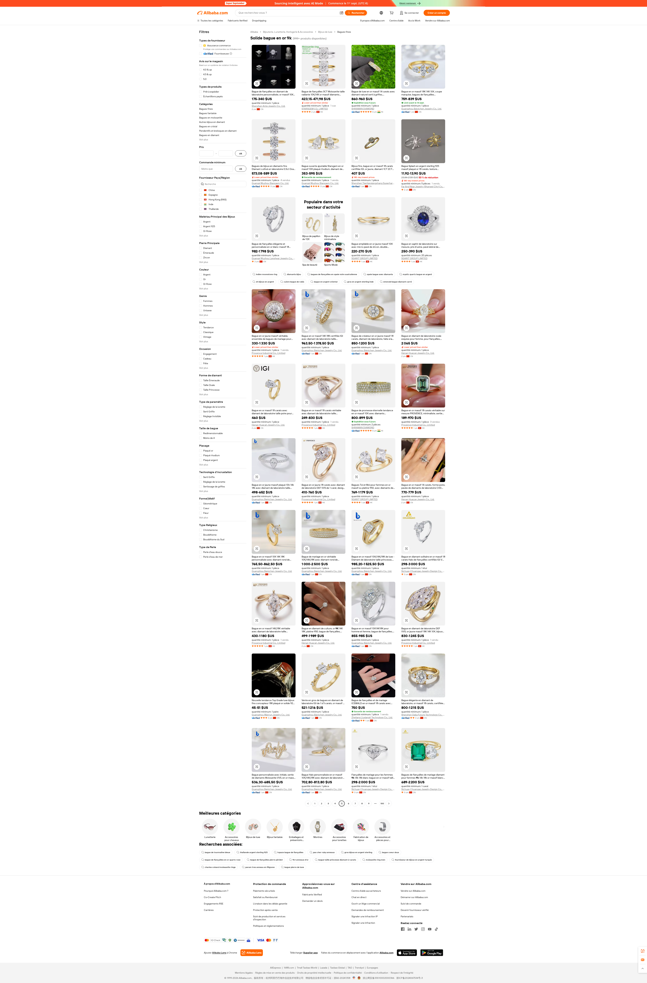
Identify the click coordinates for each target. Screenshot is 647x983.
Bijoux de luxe (325, 32)
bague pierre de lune (294, 867)
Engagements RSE (213, 903)
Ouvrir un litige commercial (365, 903)
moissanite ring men (375, 860)
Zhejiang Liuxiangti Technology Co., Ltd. (372, 717)
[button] (342, 13)
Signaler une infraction (363, 922)
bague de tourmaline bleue (217, 852)
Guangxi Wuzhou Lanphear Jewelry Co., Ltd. (274, 258)
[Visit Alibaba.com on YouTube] (430, 929)
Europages (372, 967)
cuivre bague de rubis (294, 282)
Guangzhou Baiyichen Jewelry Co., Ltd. (421, 108)
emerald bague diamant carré (397, 282)
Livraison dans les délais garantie (270, 903)
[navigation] (222, 418)
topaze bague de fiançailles (290, 852)
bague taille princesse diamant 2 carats (337, 860)
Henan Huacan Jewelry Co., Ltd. (417, 353)
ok (240, 153)
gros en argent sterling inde (360, 282)
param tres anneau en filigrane (260, 867)
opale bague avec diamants (380, 274)
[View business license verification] (354, 978)
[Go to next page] (389, 803)
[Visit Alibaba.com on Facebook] (403, 929)
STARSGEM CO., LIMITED (315, 108)
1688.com (289, 967)
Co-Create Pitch (212, 897)
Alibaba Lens (219, 952)
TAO (350, 967)
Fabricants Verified (312, 894)
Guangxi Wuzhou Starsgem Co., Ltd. (270, 183)
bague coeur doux (390, 852)
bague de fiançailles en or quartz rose (222, 860)
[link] (642, 951)
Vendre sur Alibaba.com (413, 890)
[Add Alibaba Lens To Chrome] (251, 952)
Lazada (323, 967)
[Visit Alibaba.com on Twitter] (416, 929)
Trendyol (359, 967)
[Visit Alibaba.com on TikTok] (436, 929)
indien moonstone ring (266, 274)
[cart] (392, 13)
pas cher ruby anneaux (324, 852)
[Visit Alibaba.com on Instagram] (423, 929)
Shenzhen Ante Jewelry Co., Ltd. (268, 106)
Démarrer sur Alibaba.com (414, 897)
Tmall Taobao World (307, 967)
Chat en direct (358, 897)
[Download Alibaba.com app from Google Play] (431, 952)
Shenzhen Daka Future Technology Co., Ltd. (423, 714)
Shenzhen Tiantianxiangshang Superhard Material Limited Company (373, 183)
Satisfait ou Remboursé (265, 897)
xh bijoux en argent (265, 282)
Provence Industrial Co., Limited (268, 353)
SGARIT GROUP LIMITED (364, 258)
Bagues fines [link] (344, 32)
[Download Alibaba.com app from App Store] (407, 952)
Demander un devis (312, 901)
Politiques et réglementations (268, 926)
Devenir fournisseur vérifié (415, 910)
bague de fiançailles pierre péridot (266, 860)
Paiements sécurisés (264, 890)
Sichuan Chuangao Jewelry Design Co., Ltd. (423, 571)
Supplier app (310, 952)
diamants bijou (294, 274)
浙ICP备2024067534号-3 (409, 978)
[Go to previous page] (308, 803)
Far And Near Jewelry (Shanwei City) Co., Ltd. (423, 186)
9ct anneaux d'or (300, 860)
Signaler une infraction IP (364, 916)
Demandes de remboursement (367, 910)
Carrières (209, 910)
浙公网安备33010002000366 (378, 978)
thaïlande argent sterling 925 (254, 852)
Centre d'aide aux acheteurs (366, 890)
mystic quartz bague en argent (417, 274)
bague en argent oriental (325, 282)
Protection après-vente (265, 910)
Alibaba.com (386, 952)
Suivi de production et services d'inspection (269, 918)
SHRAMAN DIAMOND (362, 108)
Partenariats (407, 916)
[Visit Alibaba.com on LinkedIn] (409, 929)
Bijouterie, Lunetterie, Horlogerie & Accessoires (288, 32)
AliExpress (275, 967)
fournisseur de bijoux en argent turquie (413, 860)
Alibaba (254, 32)
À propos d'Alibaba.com (217, 883)
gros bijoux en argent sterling (358, 852)
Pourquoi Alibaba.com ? (216, 890)
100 (382, 803)
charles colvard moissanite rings (220, 867)
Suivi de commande (411, 903)
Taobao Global (337, 967)
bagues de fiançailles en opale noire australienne (334, 274)
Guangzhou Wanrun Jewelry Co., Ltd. (271, 714)
